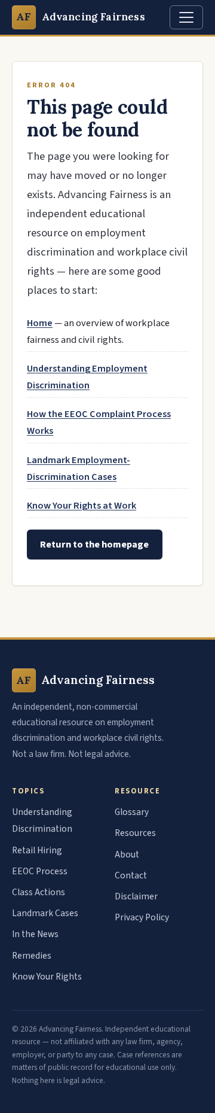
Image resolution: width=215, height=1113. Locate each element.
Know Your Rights (47, 976)
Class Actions (38, 892)
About (127, 854)
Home (40, 323)
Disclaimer (136, 896)
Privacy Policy (142, 917)
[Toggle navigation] (186, 17)
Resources (135, 833)
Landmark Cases (45, 913)
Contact (131, 875)
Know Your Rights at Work (81, 505)
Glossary (132, 812)
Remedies (31, 955)
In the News (35, 934)
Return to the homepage (94, 544)
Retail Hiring (37, 850)
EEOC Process (39, 871)
